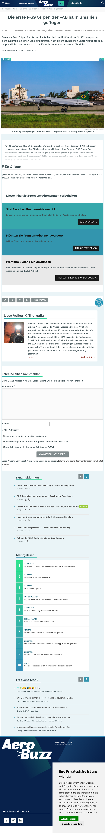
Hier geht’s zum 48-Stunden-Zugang (77, 278)
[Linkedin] (27, 300)
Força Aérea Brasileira (52, 30)
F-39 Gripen (30, 30)
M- (26, 489)
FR (6, 30)
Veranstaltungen (26, 3)
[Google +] (20, 300)
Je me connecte (88, 222)
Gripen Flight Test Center (86, 30)
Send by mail (40, 300)
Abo (61, 3)
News (7, 3)
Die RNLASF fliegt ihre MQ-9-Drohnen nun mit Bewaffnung (43, 528)
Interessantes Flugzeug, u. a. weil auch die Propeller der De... (43, 727)
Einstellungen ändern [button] (72, 824)
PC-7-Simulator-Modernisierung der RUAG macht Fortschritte (45, 496)
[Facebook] (12, 300)
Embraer (19, 30)
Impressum (59, 743)
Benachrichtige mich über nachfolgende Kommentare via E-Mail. (36, 442)
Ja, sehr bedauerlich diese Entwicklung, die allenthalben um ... (44, 717)
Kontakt (68, 743)
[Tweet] (13, 820)
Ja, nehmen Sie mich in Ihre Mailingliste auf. (25, 436)
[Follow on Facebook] (6, 820)
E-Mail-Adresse (10, 430)
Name (5, 424)
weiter (31, 357)
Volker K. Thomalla (26, 50)
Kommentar (8, 386)
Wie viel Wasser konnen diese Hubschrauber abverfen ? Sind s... (45, 698)
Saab (101, 30)
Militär (15, 9)
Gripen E (68, 30)
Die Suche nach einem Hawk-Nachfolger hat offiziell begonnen (45, 485)
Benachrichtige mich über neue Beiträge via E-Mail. (29, 447)
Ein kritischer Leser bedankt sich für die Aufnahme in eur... (42, 707)
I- (25, 541)
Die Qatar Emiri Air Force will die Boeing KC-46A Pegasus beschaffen (52, 506)
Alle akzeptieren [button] (68, 819)
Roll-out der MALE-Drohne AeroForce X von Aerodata (40, 538)
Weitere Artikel (88, 357)
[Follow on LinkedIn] (20, 820)
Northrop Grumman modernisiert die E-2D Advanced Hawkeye (45, 517)
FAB (38, 30)
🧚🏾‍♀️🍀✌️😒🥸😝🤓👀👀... (28, 688)
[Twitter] (5, 300)
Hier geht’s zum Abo (86, 248)
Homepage (6, 9)
